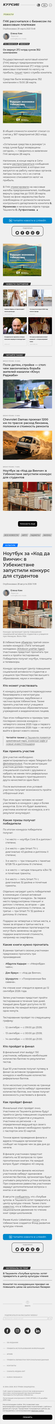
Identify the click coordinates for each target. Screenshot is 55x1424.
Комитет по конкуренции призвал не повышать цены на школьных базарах (26, 1286)
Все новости (11, 535)
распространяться (23, 164)
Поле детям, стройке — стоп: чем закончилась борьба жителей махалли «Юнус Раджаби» (24, 370)
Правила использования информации (26, 1348)
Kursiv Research (14, 1377)
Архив (10, 1354)
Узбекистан (24, 44)
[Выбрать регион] (38, 5)
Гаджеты (35, 535)
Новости (8, 14)
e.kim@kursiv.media (18, 39)
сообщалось (22, 1196)
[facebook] (7, 1331)
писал (36, 1219)
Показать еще (27, 524)
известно (8, 1206)
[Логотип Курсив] (11, 4)
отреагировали (20, 187)
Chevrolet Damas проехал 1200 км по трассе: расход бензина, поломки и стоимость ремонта (26, 423)
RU (44, 5)
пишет (19, 72)
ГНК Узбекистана (10, 44)
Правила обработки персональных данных (28, 1360)
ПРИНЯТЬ (27, 1417)
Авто (24, 535)
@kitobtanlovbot (12, 763)
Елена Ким (16, 33)
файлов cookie (37, 1411)
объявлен (26, 642)
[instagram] (17, 1331)
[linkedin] (37, 1331)
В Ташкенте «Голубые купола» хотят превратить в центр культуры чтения (25, 1275)
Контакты (11, 1366)
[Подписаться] (50, 1318)
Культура (10, 545)
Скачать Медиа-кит (16, 1371)
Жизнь (47, 535)
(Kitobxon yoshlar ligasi (30, 648)
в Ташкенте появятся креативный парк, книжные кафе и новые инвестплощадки (28, 740)
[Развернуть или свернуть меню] (50, 5)
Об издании (12, 1342)
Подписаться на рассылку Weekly (21, 1315)
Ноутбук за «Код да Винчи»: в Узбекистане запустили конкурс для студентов (27, 474)
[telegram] (27, 1331)
